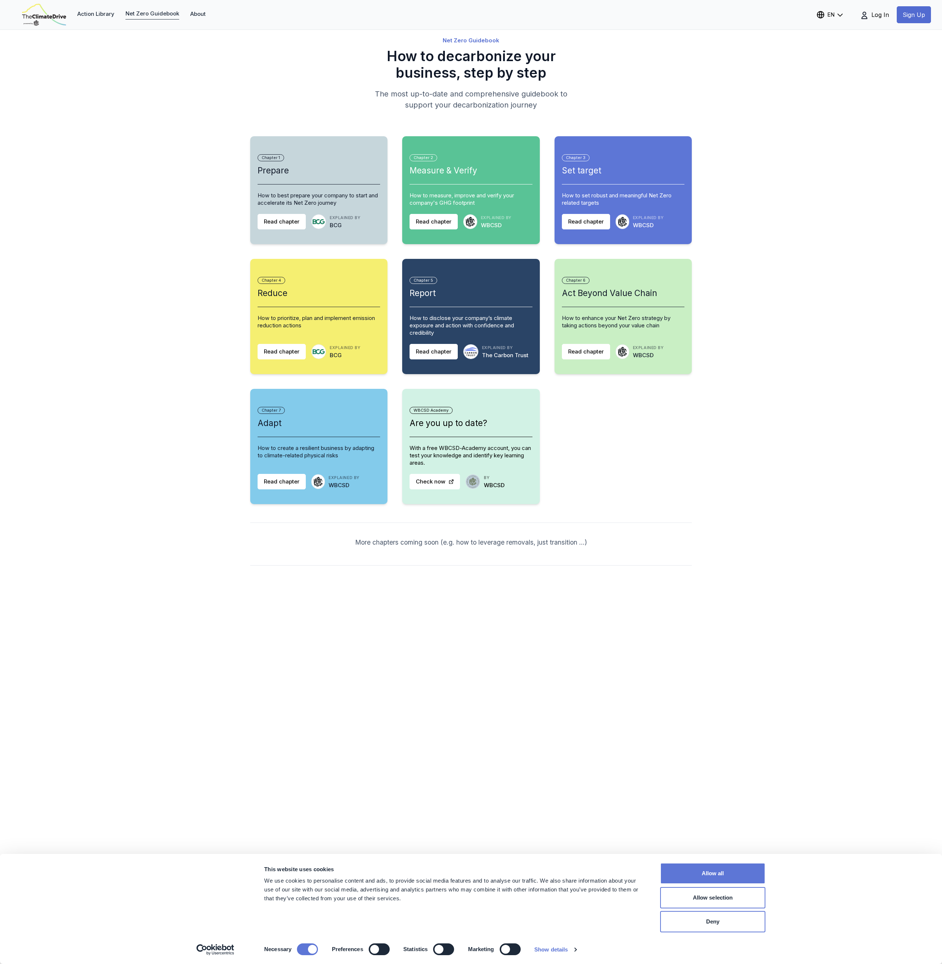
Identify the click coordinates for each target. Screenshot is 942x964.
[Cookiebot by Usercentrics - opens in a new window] (215, 949)
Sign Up (914, 14)
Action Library (95, 13)
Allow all (713, 873)
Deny (712, 921)
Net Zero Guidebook (152, 13)
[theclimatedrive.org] (44, 15)
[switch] (379, 949)
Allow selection (713, 897)
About (198, 13)
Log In (879, 14)
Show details (551, 949)
